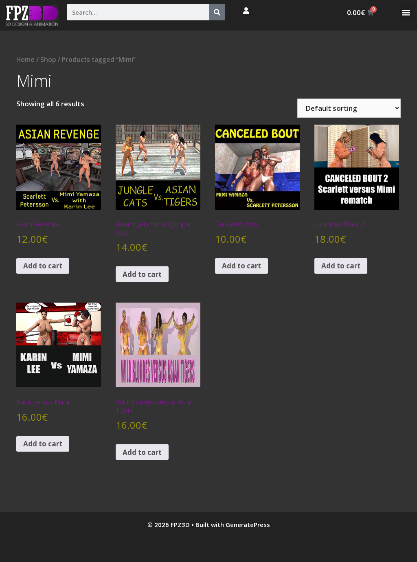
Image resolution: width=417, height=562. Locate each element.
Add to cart (42, 265)
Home (25, 59)
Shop (48, 59)
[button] (406, 12)
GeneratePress (248, 524)
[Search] (217, 12)
